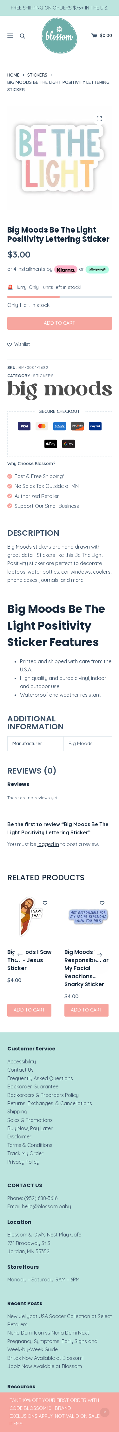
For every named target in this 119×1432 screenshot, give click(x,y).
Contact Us (20, 1070)
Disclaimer (19, 1136)
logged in (48, 844)
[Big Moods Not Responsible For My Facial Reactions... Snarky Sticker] (88, 916)
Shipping (17, 1111)
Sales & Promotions (30, 1120)
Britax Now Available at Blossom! (45, 1358)
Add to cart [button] (29, 1010)
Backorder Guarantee (32, 1086)
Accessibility (21, 1061)
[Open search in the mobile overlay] (22, 35)
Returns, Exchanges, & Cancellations (49, 1103)
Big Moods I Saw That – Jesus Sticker (29, 960)
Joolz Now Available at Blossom (44, 1366)
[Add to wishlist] (45, 903)
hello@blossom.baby (46, 1206)
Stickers (43, 375)
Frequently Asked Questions (40, 1078)
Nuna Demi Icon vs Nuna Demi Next (48, 1332)
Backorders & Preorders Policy (43, 1095)
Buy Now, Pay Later (30, 1128)
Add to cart (59, 323)
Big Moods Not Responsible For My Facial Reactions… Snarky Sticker (86, 968)
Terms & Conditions (29, 1145)
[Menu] (10, 36)
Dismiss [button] (104, 1412)
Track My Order (25, 1153)
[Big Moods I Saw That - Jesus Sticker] (31, 916)
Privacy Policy (23, 1162)
